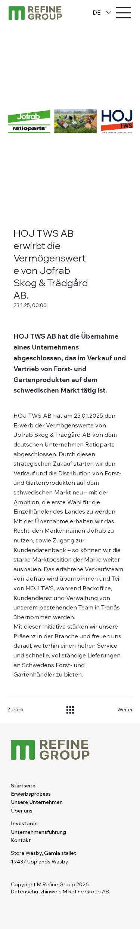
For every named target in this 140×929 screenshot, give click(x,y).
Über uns (21, 810)
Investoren (24, 823)
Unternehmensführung (38, 832)
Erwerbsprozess (31, 793)
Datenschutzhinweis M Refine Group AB (60, 891)
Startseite (23, 785)
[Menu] (123, 12)
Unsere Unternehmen (37, 802)
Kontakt (21, 840)
